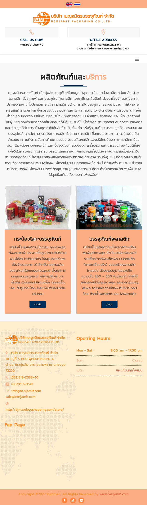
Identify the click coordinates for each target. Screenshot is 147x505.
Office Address (103, 39)
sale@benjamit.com (20, 396)
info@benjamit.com (26, 390)
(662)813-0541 (22, 384)
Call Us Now (31, 39)
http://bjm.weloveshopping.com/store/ (35, 409)
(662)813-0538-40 (24, 377)
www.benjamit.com (114, 494)
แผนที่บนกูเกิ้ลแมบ (129, 370)
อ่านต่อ (37, 304)
